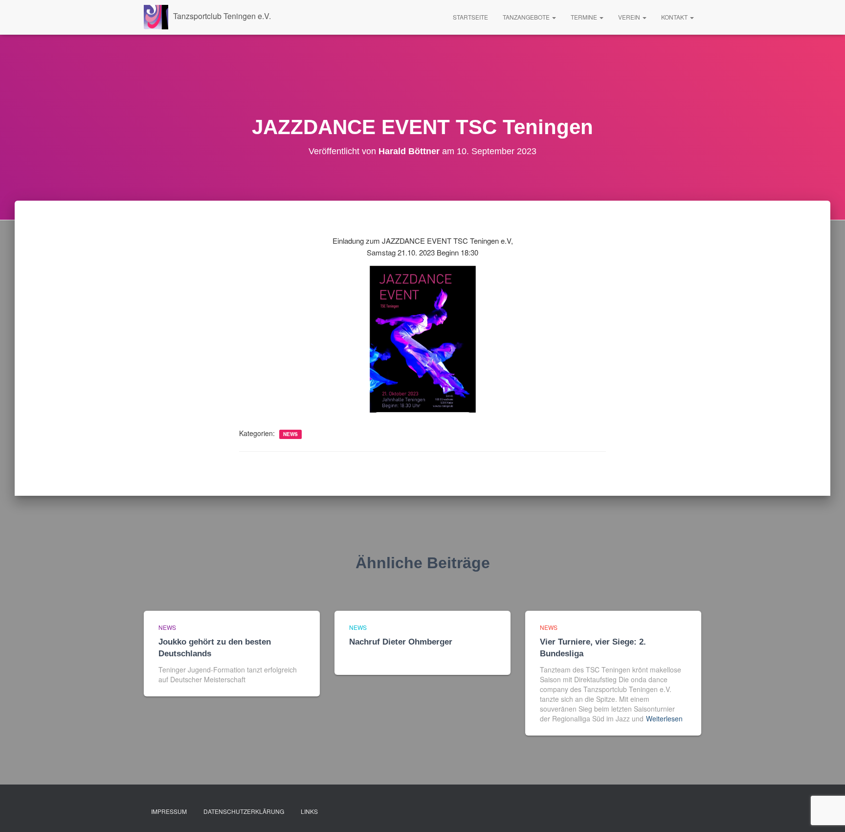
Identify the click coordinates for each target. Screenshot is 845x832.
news (290, 434)
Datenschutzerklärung (243, 811)
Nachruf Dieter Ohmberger (400, 642)
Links (309, 811)
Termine (585, 17)
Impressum (169, 811)
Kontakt (675, 17)
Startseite (470, 17)
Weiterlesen (664, 718)
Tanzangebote (527, 17)
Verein (630, 17)
